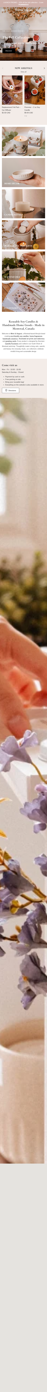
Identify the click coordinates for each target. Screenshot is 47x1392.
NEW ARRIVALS (23, 68)
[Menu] (2, 10)
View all (23, 72)
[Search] (8, 10)
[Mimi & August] (23, 10)
